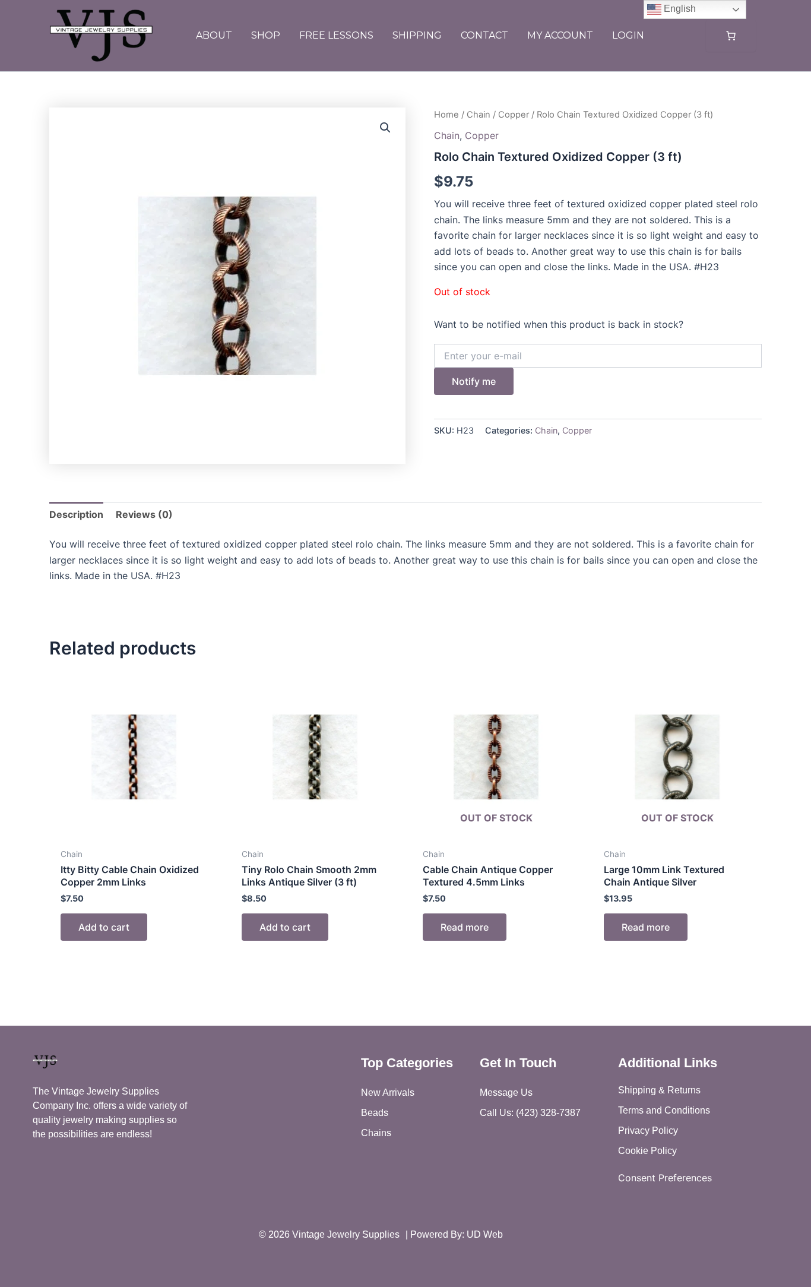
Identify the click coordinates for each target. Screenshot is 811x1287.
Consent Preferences (665, 1178)
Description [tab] (76, 514)
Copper (513, 114)
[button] (385, 127)
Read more (465, 927)
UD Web (485, 1234)
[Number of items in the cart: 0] (731, 36)
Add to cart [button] (103, 927)
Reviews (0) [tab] (144, 514)
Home (446, 114)
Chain (478, 114)
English (678, 9)
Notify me (474, 381)
